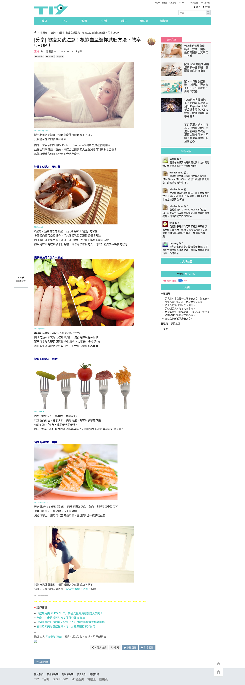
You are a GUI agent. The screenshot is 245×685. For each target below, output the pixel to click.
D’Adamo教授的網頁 (76, 589)
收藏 (116, 647)
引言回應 (148, 647)
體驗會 (144, 21)
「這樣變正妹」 (54, 637)
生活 (104, 21)
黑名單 (164, 328)
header (218, 664)
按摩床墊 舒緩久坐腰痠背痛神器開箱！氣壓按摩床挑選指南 (196, 67)
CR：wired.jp (39, 412)
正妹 (64, 21)
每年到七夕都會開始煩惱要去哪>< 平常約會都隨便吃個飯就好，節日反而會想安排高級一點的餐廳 (185, 250)
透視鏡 (207, 2)
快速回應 (131, 647)
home (218, 672)
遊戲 (169, 280)
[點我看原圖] (84, 94)
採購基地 (172, 2)
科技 (124, 21)
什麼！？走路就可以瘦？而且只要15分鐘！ (62, 618)
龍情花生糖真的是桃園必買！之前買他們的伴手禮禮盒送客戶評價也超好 (185, 164)
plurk (61, 56)
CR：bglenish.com (41, 502)
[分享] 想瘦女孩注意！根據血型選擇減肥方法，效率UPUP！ (90, 32)
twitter (51, 56)
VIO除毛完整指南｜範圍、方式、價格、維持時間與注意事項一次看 (196, 51)
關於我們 (39, 674)
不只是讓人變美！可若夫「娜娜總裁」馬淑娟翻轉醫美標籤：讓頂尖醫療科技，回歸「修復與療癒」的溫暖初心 (196, 133)
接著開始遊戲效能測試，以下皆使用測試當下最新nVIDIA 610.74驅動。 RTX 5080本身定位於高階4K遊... (185, 196)
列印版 (40, 56)
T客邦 (157, 2)
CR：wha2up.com (41, 130)
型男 (84, 21)
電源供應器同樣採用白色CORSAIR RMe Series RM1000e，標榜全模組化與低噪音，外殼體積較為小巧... (185, 179)
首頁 (44, 21)
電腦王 (164, 2)
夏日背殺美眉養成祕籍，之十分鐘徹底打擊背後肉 (65, 626)
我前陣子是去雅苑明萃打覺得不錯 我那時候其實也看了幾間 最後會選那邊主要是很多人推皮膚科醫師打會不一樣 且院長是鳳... (185, 231)
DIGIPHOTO (183, 2)
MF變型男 (194, 2)
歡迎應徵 (175, 323)
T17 (51, 9)
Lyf (42, 51)
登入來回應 (42, 661)
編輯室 (164, 21)
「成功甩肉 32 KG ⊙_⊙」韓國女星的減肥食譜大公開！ (69, 613)
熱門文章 (171, 39)
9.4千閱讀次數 (21, 279)
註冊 (207, 7)
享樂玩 (43, 32)
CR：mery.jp (39, 227)
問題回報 (94, 674)
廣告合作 (81, 674)
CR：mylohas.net (41, 328)
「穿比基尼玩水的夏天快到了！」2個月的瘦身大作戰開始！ (71, 622)
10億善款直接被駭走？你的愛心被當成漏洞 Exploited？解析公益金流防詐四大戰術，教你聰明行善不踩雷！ (196, 108)
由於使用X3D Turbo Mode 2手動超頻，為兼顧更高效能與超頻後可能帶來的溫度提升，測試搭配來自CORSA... (185, 213)
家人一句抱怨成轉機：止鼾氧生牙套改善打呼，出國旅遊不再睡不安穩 (196, 86)
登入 (198, 7)
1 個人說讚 (100, 647)
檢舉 (79, 51)
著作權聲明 (52, 674)
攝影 (174, 280)
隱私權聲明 (68, 674)
